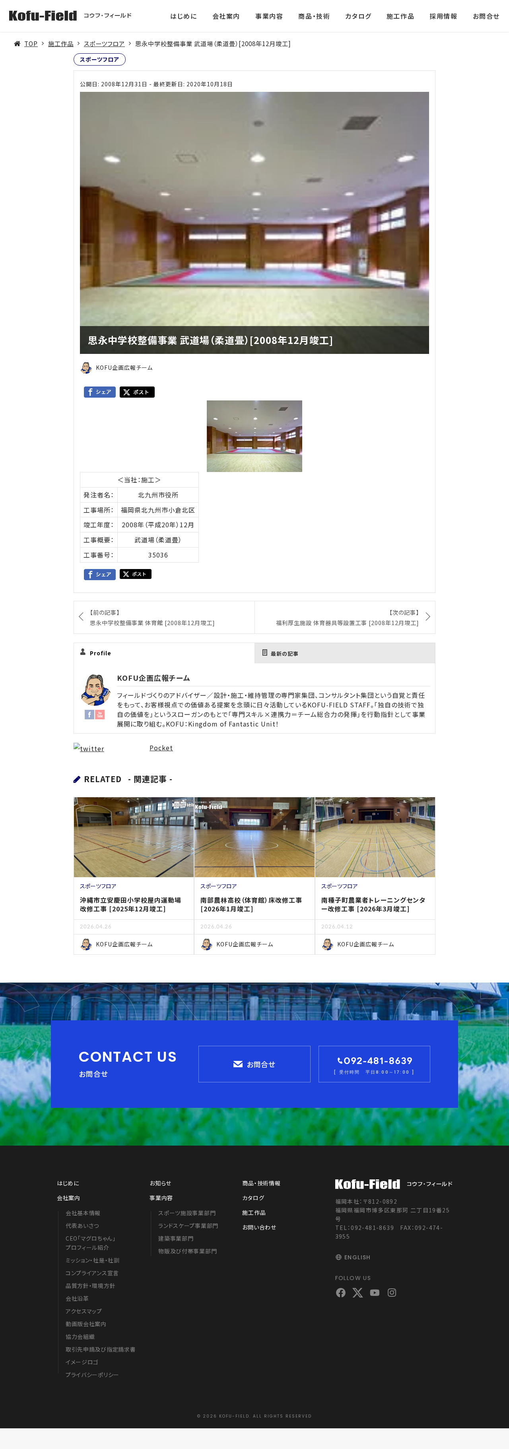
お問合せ (486, 16)
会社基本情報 (83, 1213)
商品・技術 (314, 16)
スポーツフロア (104, 43)
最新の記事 (285, 653)
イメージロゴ (82, 1362)
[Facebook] (89, 713)
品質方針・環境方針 (90, 1286)
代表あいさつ (82, 1226)
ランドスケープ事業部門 (188, 1226)
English (357, 1257)
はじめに (183, 16)
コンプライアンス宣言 (92, 1273)
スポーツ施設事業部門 (187, 1213)
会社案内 (226, 16)
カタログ (358, 16)
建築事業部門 (175, 1238)
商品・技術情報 (261, 1183)
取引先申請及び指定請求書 (101, 1349)
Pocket (161, 747)
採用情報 (443, 16)
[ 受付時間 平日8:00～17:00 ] (374, 1072)
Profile (100, 653)
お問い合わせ (259, 1227)
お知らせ (160, 1183)
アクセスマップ (84, 1311)
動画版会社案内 (86, 1324)
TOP (31, 43)
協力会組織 (80, 1336)
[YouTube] (100, 713)
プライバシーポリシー (92, 1375)
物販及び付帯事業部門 (187, 1251)
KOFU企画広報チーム (153, 677)
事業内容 (269, 16)
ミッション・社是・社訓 (93, 1260)
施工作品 (400, 16)
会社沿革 (77, 1298)
